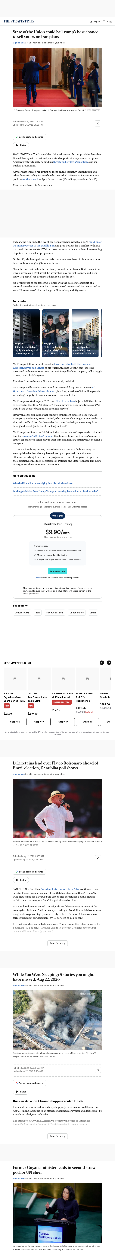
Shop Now (15, 722)
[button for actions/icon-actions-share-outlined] (98, 123)
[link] (19, 21)
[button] (94, 21)
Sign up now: (19, 42)
